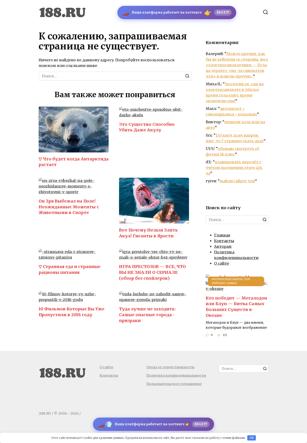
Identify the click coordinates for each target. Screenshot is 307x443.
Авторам (223, 246)
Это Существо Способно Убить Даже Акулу (147, 127)
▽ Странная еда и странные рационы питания (69, 269)
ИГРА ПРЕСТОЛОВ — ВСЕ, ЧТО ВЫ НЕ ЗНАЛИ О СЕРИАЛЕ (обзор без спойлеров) (152, 272)
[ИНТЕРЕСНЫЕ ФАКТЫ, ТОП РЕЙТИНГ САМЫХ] (237, 288)
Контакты (224, 240)
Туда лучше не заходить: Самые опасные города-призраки (147, 314)
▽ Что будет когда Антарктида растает (74, 161)
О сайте (221, 263)
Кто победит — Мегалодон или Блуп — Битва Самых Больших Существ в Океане (236, 306)
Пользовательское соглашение (174, 384)
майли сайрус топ (237, 181)
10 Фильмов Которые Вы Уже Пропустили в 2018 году (71, 311)
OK (252, 438)
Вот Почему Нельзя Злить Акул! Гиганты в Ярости (148, 233)
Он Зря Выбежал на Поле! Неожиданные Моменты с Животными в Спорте (69, 207)
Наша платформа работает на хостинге (175, 12)
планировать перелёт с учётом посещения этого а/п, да (234, 168)
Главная (222, 235)
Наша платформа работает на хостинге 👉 (152, 424)
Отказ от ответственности (170, 367)
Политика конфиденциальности (176, 375)
